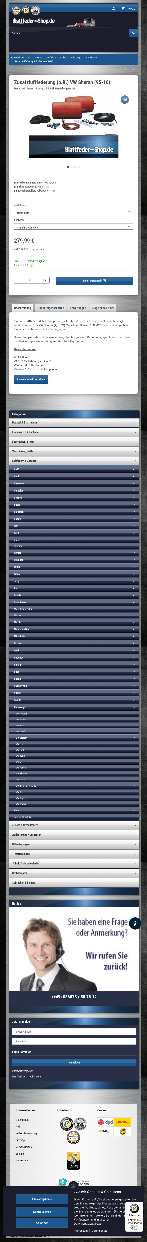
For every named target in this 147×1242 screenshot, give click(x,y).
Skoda (17, 678)
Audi (16, 476)
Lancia (17, 595)
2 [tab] (71, 167)
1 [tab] (68, 167)
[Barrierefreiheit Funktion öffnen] (135, 923)
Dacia (17, 504)
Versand (40, 249)
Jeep (16, 581)
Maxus (17, 615)
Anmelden (74, 1062)
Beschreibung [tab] (22, 308)
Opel (16, 650)
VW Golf (20, 750)
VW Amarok (21, 713)
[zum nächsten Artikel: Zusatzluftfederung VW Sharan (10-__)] (126, 69)
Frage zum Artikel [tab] (103, 308)
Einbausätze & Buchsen (25, 432)
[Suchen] (133, 33)
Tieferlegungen (21, 854)
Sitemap (20, 1140)
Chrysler (18, 490)
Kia (16, 588)
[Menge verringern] (15, 280)
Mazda (17, 622)
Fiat (16, 526)
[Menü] (141, 1204)
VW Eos (19, 744)
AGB (18, 1126)
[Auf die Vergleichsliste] (125, 99)
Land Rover (20, 602)
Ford (16, 533)
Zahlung (20, 1153)
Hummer (18, 546)
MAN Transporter (23, 609)
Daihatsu (19, 511)
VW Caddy (20, 731)
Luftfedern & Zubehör (24, 461)
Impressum (81, 1230)
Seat (16, 671)
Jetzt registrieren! (32, 1076)
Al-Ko (17, 469)
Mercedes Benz (22, 629)
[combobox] (73, 212)
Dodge (17, 518)
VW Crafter (21, 737)
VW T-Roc (20, 779)
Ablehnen (42, 1222)
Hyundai (18, 559)
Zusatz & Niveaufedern (25, 825)
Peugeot (18, 657)
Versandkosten (24, 1147)
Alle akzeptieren (42, 1199)
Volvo (17, 810)
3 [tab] (75, 167)
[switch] (134, 1227)
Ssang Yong (20, 685)
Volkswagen (20, 707)
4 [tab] (79, 167)
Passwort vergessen (22, 1070)
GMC (16, 539)
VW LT (19, 761)
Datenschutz (100, 1230)
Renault (18, 664)
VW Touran (21, 804)
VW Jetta (20, 755)
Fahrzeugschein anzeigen (31, 379)
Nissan (17, 643)
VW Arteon (21, 719)
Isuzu (17, 567)
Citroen (18, 497)
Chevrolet (19, 483)
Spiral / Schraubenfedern (26, 863)
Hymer (17, 552)
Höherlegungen (20, 844)
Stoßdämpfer (19, 873)
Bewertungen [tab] (78, 308)
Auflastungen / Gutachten (26, 834)
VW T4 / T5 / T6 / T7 (26, 785)
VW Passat (21, 767)
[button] (113, 8)
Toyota (17, 700)
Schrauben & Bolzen (23, 882)
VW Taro (20, 792)
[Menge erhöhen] (47, 280)
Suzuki (17, 693)
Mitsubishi (19, 636)
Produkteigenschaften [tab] (50, 308)
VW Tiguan (21, 798)
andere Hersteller (23, 817)
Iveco (17, 574)
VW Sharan (43, 186)
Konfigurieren (42, 1211)
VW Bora (20, 725)
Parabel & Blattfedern (24, 422)
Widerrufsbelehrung (26, 1133)
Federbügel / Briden (23, 441)
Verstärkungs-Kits (22, 451)
